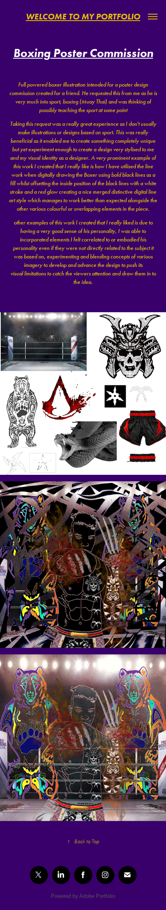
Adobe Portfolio (97, 896)
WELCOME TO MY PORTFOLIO (83, 16)
